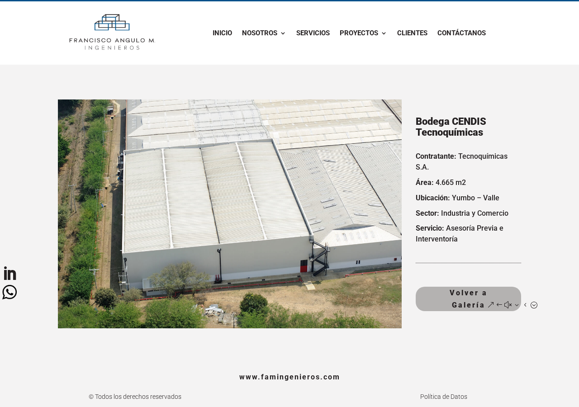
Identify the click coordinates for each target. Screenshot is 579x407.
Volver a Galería (469, 299)
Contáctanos (461, 33)
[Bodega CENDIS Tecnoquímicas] (230, 328)
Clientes (412, 33)
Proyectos (359, 33)
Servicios (313, 33)
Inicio (222, 33)
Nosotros (259, 33)
